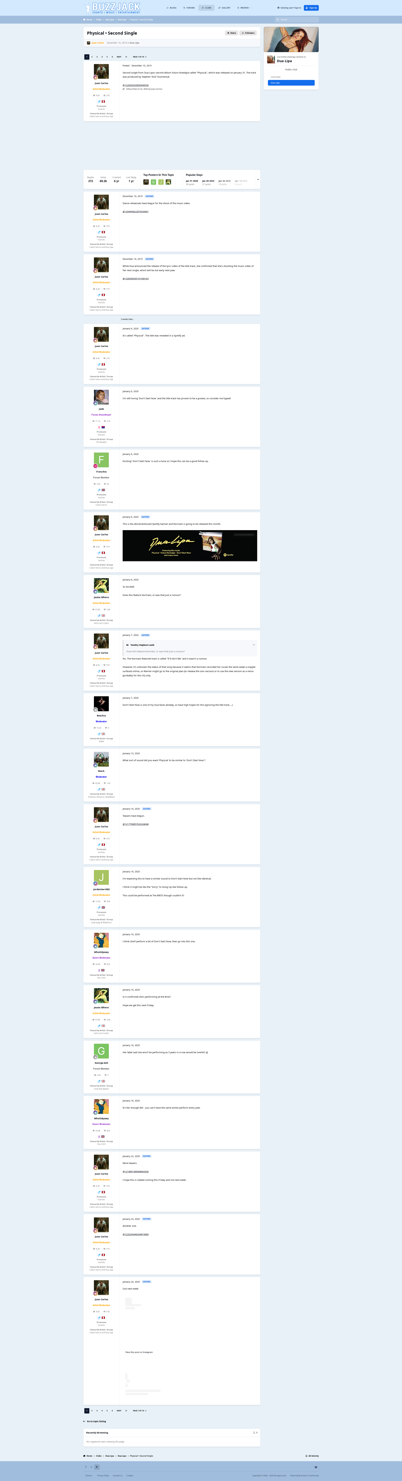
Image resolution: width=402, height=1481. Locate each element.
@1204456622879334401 (136, 211)
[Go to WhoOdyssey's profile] (101, 940)
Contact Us (118, 1475)
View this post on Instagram (139, 1352)
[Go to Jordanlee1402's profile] (161, 182)
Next (119, 57)
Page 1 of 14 (139, 57)
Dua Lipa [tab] (275, 82)
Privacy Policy (103, 1475)
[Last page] (126, 57)
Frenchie (101, 471)
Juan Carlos (101, 83)
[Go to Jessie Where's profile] (168, 182)
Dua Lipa (134, 42)
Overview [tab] (275, 77)
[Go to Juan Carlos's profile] (88, 43)
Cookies (129, 1475)
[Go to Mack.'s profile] (101, 759)
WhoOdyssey (101, 952)
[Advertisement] (177, 146)
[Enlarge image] (190, 532)
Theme (88, 1475)
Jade (101, 408)
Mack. (101, 770)
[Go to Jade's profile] (101, 397)
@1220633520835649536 (136, 85)
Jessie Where (101, 597)
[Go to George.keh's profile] (153, 182)
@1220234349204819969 (136, 1234)
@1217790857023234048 (136, 824)
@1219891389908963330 (136, 1171)
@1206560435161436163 (136, 278)
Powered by (304, 1475)
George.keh (101, 1062)
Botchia (101, 715)
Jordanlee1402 (101, 889)
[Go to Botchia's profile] (101, 703)
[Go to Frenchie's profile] (101, 460)
